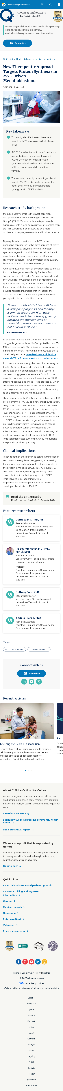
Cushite (31, 1068)
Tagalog (31, 1056)
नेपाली (32, 1050)
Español (31, 998)
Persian (31, 1074)
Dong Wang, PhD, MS (29, 519)
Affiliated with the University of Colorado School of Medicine (31, 988)
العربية (31, 1033)
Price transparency (14, 931)
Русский (31, 1021)
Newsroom (9, 913)
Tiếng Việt (31, 1004)
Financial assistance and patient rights (25, 885)
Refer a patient (12, 919)
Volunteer (9, 925)
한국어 (31, 1009)
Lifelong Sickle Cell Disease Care (20, 743)
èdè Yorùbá (31, 1085)
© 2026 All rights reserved (32, 978)
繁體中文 (31, 1015)
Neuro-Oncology (39, 649)
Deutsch (31, 1039)
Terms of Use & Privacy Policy (27, 973)
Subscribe (20, 43)
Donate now (10, 866)
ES (43, 4)
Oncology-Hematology (15, 649)
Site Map (46, 973)
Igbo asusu (32, 1080)
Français (31, 1044)
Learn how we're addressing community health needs (30, 821)
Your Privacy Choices (34, 983)
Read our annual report (16, 829)
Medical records (12, 907)
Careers (7, 901)
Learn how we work (14, 813)
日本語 (31, 1062)
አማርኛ (31, 1027)
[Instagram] (44, 961)
